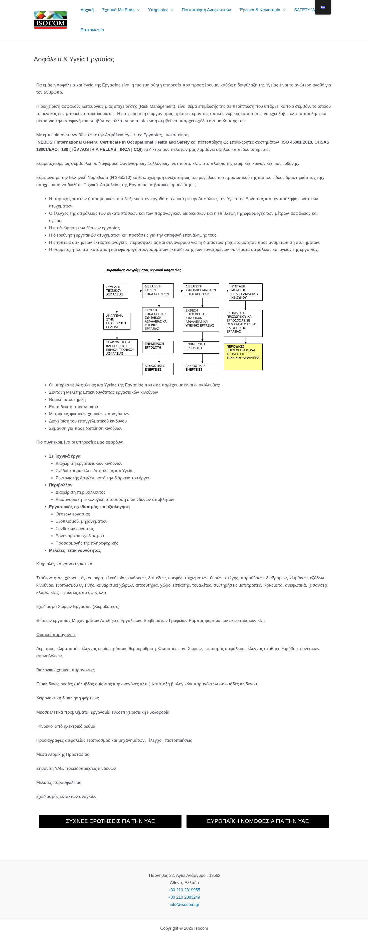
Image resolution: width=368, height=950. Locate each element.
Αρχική (87, 10)
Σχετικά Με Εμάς (118, 10)
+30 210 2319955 (184, 890)
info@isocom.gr (183, 904)
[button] (136, 10)
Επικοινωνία (92, 30)
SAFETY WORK (309, 10)
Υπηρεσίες (158, 10)
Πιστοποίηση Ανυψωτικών (206, 10)
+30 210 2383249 (184, 897)
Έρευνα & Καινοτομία (260, 10)
